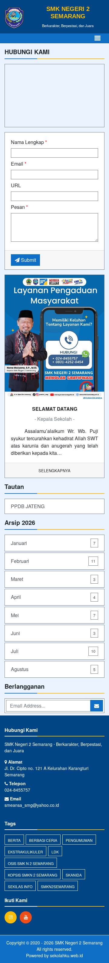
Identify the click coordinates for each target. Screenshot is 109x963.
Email (18, 163)
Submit (28, 259)
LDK (55, 851)
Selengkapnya (54, 470)
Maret (53, 578)
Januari (53, 543)
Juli (53, 651)
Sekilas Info (20, 886)
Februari (53, 560)
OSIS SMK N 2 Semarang (31, 863)
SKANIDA (74, 874)
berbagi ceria (43, 840)
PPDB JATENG (28, 506)
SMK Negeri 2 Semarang (78, 943)
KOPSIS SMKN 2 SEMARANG (32, 874)
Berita (14, 840)
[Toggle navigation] (97, 38)
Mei (53, 615)
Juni (53, 633)
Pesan (19, 206)
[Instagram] (12, 917)
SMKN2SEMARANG (57, 886)
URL (16, 185)
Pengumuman (79, 840)
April (53, 596)
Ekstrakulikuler (25, 851)
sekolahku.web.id (66, 955)
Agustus (53, 669)
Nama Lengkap (29, 142)
